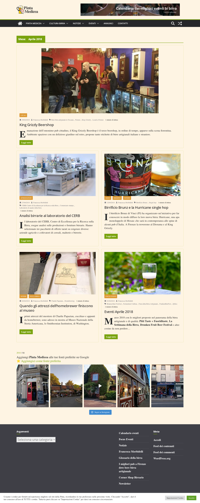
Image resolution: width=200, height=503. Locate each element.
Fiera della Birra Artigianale (148, 304)
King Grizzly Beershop (36, 124)
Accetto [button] (191, 498)
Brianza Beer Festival (114, 304)
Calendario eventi (129, 433)
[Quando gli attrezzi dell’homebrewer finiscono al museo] (57, 273)
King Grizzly (86, 120)
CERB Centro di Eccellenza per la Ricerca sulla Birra (40, 205)
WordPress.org (161, 458)
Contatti (123, 23)
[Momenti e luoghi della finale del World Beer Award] (100, 386)
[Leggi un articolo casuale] (179, 23)
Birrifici (117, 198)
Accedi (157, 440)
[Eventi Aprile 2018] (142, 273)
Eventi (92, 23)
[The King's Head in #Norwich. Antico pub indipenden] (134, 386)
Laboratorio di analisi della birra (30, 208)
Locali (23, 115)
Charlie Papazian (57, 301)
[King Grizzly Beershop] (100, 80)
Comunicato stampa (66, 205)
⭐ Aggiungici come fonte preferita (39, 361)
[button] (43, 23)
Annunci (108, 23)
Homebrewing (70, 301)
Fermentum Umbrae (130, 304)
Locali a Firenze (98, 120)
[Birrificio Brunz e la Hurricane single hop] (142, 175)
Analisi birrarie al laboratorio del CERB (49, 215)
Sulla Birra (35, 296)
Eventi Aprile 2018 (118, 311)
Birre (108, 198)
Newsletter (125, 483)
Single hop (152, 202)
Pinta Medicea (33, 23)
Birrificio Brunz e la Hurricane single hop (136, 207)
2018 (19, 352)
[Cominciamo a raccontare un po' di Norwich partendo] (167, 386)
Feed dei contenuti (163, 446)
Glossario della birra (130, 458)
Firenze (77, 120)
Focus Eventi (111, 296)
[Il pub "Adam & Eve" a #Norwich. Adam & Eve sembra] (66, 386)
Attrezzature (26, 198)
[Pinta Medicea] (20, 23)
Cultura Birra (57, 23)
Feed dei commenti (164, 452)
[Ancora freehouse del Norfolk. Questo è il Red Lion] (33, 386)
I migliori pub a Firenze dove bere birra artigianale (132, 467)
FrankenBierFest (165, 304)
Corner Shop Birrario (131, 477)
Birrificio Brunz (141, 202)
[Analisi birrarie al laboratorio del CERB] (57, 175)
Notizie (77, 23)
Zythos (175, 304)
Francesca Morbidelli (40, 120)
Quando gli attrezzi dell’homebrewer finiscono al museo (56, 308)
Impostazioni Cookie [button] (175, 498)
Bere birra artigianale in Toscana (62, 120)
